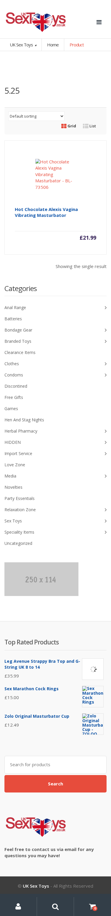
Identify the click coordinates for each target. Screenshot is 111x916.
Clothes (11, 363)
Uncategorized (18, 543)
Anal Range (15, 307)
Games (11, 408)
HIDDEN (12, 442)
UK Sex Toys (22, 45)
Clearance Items (20, 352)
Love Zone (14, 464)
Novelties (13, 487)
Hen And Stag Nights (24, 420)
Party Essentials (19, 498)
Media (10, 476)
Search (55, 784)
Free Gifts (13, 397)
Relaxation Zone (20, 509)
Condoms (13, 375)
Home (53, 45)
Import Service (18, 453)
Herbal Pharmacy (20, 431)
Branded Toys (17, 341)
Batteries (13, 318)
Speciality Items (19, 532)
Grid (71, 126)
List (92, 126)
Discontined (15, 386)
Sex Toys (13, 521)
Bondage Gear (18, 330)
